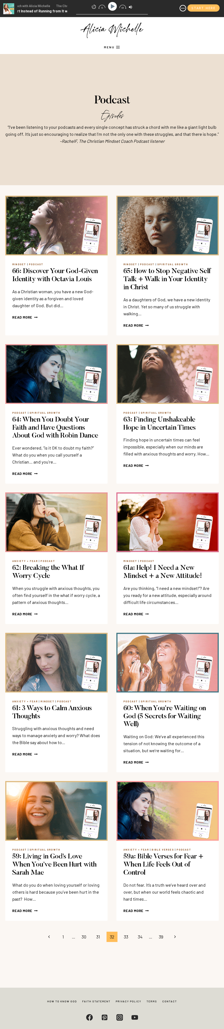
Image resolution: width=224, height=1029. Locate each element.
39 (161, 936)
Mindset (19, 264)
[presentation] (56, 225)
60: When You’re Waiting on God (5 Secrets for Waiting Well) (164, 716)
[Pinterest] (104, 1017)
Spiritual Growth (172, 264)
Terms (152, 1001)
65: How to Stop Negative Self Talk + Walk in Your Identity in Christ (167, 279)
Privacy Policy (128, 1001)
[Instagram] (119, 1017)
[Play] (113, 6)
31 (98, 936)
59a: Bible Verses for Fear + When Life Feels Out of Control (163, 864)
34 (140, 936)
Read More (25, 317)
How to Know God (62, 1001)
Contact (169, 1001)
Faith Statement (96, 1001)
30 (84, 936)
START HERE (203, 8)
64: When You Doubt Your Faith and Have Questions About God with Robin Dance (55, 428)
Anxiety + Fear (25, 561)
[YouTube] (134, 1017)
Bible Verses (163, 849)
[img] (183, 8)
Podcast (36, 264)
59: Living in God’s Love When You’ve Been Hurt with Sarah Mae (54, 864)
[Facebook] (89, 1017)
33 (126, 936)
